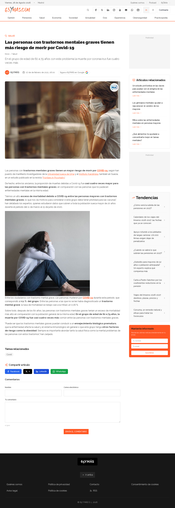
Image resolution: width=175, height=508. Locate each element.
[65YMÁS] (7, 72)
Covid (9, 354)
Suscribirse (149, 353)
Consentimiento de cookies (145, 484)
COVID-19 (102, 170)
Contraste (163, 10)
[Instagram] (114, 10)
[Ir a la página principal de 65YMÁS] (17, 10)
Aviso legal (12, 490)
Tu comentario (10, 400)
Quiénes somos (137, 3)
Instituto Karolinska (88, 174)
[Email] (126, 10)
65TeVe (164, 3)
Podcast (152, 3)
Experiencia (120, 18)
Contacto (94, 484)
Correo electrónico (71, 387)
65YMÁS (14, 72)
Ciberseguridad (140, 18)
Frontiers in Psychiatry (54, 177)
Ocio (105, 18)
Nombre (8, 387)
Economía (56, 18)
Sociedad (73, 18)
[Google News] (138, 10)
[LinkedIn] (108, 10)
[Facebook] (96, 10)
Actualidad (90, 18)
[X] (102, 10)
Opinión (11, 18)
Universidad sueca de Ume (61, 174)
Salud (42, 18)
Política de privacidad (59, 484)
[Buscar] (88, 10)
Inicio (7, 54)
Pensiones (27, 18)
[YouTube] (120, 10)
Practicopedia (161, 18)
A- (146, 10)
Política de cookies (57, 490)
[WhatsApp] (132, 10)
